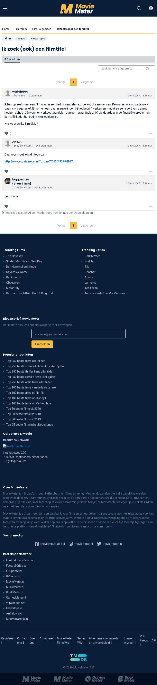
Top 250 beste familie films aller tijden (30, 376)
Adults (89, 277)
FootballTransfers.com (20, 560)
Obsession (13, 282)
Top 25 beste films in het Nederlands (29, 424)
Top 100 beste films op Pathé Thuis (29, 403)
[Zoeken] (139, 8)
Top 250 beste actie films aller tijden (29, 382)
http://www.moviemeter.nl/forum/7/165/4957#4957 (38, 161)
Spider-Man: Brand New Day (24, 261)
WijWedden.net (15, 602)
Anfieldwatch (14, 613)
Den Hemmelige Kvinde (21, 266)
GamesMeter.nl (16, 597)
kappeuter (20, 179)
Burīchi (89, 261)
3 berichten (12, 59)
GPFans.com (14, 576)
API (153, 640)
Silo (87, 266)
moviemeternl (83, 543)
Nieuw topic (38, 38)
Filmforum (21, 28)
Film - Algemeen (41, 28)
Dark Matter (92, 256)
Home (5, 28)
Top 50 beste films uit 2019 (23, 419)
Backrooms (13, 277)
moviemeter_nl (112, 543)
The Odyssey (14, 256)
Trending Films (14, 250)
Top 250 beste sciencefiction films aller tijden (35, 366)
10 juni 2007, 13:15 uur (139, 145)
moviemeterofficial (52, 543)
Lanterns (90, 282)
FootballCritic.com (17, 565)
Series (21, 38)
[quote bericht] (151, 134)
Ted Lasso (91, 288)
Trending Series (93, 250)
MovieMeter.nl (15, 581)
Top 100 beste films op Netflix (25, 392)
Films (7, 38)
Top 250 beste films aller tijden (25, 361)
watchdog (20, 92)
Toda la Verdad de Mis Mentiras (105, 293)
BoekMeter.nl (14, 592)
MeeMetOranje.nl (17, 618)
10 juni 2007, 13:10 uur (139, 95)
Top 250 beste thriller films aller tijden (30, 371)
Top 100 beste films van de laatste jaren (31, 387)
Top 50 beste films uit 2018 (23, 414)
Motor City (12, 288)
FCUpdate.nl (14, 571)
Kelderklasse (14, 608)
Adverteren (47, 638)
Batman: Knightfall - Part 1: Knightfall (30, 293)
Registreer (8, 638)
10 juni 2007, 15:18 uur (139, 183)
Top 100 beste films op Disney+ (26, 398)
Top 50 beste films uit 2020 (23, 408)
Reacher (90, 272)
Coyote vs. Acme (17, 272)
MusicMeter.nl (15, 587)
